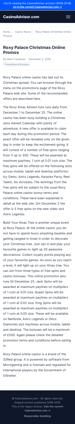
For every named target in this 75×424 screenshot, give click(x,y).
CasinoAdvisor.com (21, 17)
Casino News (23, 31)
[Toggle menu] (68, 17)
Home (6, 31)
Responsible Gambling (37, 416)
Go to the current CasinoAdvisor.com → (37, 6)
